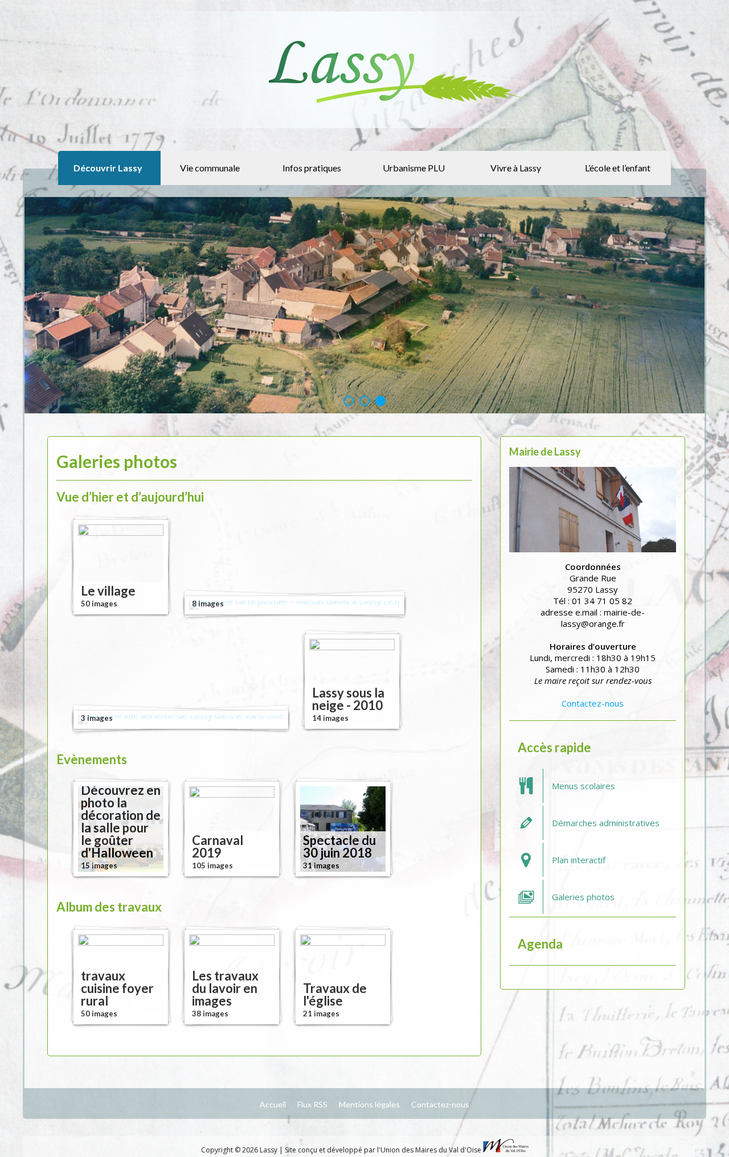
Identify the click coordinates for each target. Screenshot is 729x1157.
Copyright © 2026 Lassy (240, 1150)
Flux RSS (312, 1104)
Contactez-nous (593, 703)
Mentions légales (369, 1104)
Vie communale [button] (210, 167)
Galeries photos (583, 896)
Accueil (273, 1104)
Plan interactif (578, 859)
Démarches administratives (606, 822)
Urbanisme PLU (414, 167)
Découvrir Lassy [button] (107, 167)
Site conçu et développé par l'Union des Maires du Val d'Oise (383, 1150)
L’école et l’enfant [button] (617, 167)
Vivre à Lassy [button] (515, 167)
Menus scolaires (583, 785)
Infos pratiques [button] (311, 167)
